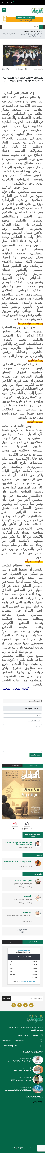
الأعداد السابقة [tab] (16, 765)
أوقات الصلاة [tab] (33, 942)
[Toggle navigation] (4, 10)
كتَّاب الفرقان (38, 874)
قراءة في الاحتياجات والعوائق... (19, 1061)
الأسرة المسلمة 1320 (22, 1070)
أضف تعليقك (35, 755)
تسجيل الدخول (7, 2)
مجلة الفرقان (38, 1102)
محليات (26, 32)
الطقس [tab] (12, 942)
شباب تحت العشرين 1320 (21, 1080)
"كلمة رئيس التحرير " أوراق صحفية (33, 835)
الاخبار (33, 32)
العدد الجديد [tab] (33, 765)
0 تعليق (4, 69)
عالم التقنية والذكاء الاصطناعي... (17, 1090)
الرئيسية (39, 32)
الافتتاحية (39, 855)
